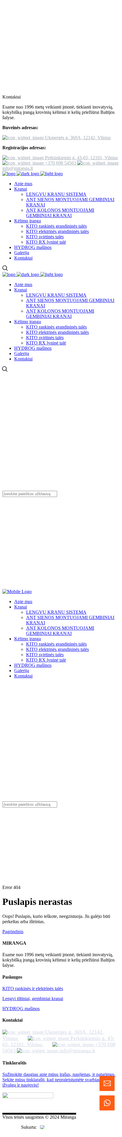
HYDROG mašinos (21, 1008)
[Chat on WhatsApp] (107, 1102)
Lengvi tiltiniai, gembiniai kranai (32, 998)
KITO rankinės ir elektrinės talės (32, 988)
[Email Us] (107, 1083)
